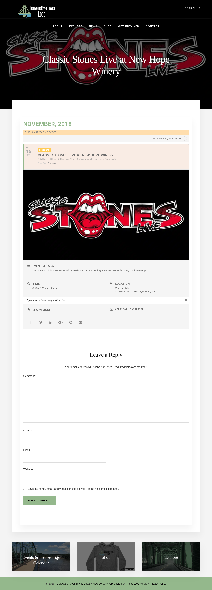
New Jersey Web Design (107, 583)
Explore (171, 557)
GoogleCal (136, 309)
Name (27, 430)
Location (122, 283)
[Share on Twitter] (41, 322)
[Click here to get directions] (186, 300)
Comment (29, 376)
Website (28, 469)
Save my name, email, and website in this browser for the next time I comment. (73, 488)
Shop (106, 557)
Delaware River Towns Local (73, 583)
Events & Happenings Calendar (41, 560)
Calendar (121, 309)
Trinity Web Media (136, 583)
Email (27, 450)
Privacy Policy (158, 583)
